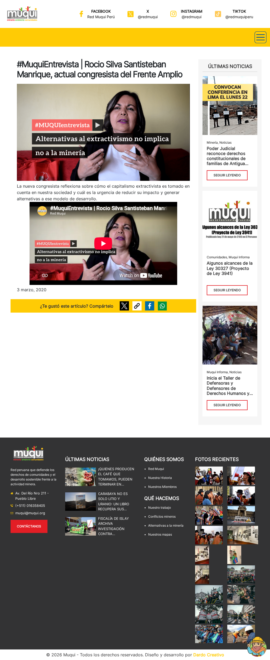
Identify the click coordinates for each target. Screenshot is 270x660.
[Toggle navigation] (260, 37)
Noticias (225, 142)
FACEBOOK (101, 11)
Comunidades (217, 257)
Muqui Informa (239, 257)
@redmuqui (148, 16)
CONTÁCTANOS (29, 526)
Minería (212, 142)
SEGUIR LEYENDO (227, 175)
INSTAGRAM (191, 11)
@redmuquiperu (239, 16)
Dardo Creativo (208, 654)
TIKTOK (239, 11)
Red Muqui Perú (101, 16)
